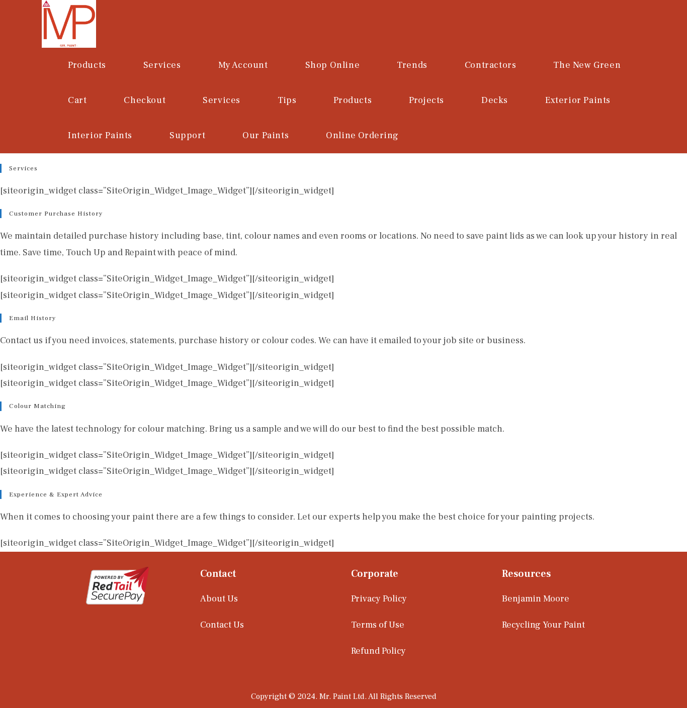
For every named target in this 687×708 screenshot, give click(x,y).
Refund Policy (378, 651)
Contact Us (222, 625)
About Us (219, 598)
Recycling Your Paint (543, 625)
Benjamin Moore (535, 598)
